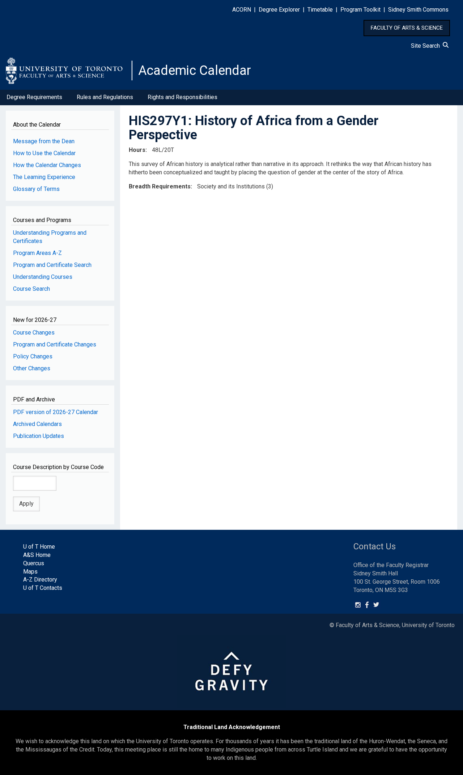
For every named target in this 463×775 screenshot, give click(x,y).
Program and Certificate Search (52, 264)
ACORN (241, 9)
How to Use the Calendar (44, 153)
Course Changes (34, 332)
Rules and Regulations (105, 97)
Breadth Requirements (160, 186)
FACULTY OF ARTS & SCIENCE (407, 28)
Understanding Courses (42, 276)
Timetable (320, 9)
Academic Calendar (194, 70)
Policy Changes (32, 356)
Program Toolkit (360, 9)
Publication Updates (38, 436)
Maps (30, 571)
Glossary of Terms (36, 189)
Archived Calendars (37, 424)
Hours (137, 149)
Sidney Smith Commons (418, 9)
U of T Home (39, 546)
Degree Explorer (279, 9)
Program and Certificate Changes (54, 344)
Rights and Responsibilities (182, 97)
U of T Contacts (42, 587)
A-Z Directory (40, 579)
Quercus (33, 563)
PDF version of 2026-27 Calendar (55, 412)
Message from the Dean (44, 141)
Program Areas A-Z (37, 253)
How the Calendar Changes (47, 165)
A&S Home (37, 555)
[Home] (69, 70)
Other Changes (31, 368)
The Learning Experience (44, 177)
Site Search (427, 45)
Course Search (31, 288)
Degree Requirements (34, 97)
